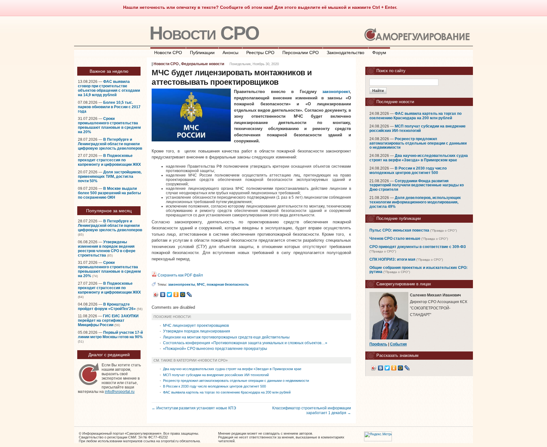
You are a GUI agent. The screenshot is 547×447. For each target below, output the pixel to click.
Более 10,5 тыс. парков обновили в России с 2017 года (109, 107)
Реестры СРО (260, 52)
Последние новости (395, 101)
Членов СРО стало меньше (394, 238)
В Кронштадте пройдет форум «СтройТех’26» (107, 306)
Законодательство (345, 52)
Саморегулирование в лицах (403, 284)
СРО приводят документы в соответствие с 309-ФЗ (417, 247)
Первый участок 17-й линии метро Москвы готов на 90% (110, 334)
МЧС (201, 284)
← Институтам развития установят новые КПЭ (194, 408)
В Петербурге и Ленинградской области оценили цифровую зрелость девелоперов (110, 144)
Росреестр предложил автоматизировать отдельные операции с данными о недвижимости (236, 380)
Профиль (378, 344)
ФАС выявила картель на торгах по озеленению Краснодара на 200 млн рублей (227, 392)
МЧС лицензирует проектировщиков (196, 325)
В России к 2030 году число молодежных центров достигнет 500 (214, 386)
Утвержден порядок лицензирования (196, 331)
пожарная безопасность (228, 284)
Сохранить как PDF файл (180, 275)
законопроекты (181, 284)
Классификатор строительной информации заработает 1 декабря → (311, 410)
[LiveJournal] (189, 294)
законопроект (336, 91)
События (398, 344)
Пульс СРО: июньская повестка (399, 230)
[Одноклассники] (176, 294)
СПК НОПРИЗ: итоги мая (392, 259)
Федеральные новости (202, 64)
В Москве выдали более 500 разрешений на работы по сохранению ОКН (109, 193)
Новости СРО (204, 33)
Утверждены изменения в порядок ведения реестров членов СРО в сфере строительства (106, 249)
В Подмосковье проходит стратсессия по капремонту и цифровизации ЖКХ (109, 160)
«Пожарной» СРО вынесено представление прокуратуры (215, 348)
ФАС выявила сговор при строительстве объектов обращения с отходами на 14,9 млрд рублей (109, 88)
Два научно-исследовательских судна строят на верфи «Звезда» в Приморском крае (232, 369)
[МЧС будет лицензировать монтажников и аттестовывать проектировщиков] (191, 140)
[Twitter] (169, 294)
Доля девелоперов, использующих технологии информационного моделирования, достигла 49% (415, 202)
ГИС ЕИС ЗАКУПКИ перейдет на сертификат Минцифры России (108, 320)
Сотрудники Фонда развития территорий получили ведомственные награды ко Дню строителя (416, 185)
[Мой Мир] (182, 294)
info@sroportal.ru (120, 391)
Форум (379, 52)
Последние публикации (398, 218)
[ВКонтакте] (163, 294)
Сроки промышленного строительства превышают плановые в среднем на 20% (109, 125)
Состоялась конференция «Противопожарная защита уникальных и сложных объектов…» (245, 343)
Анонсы (230, 52)
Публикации (202, 52)
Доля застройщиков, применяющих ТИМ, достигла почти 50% (109, 176)
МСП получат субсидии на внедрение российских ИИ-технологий (216, 375)
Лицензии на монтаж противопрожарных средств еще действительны (226, 337)
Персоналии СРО (300, 52)
